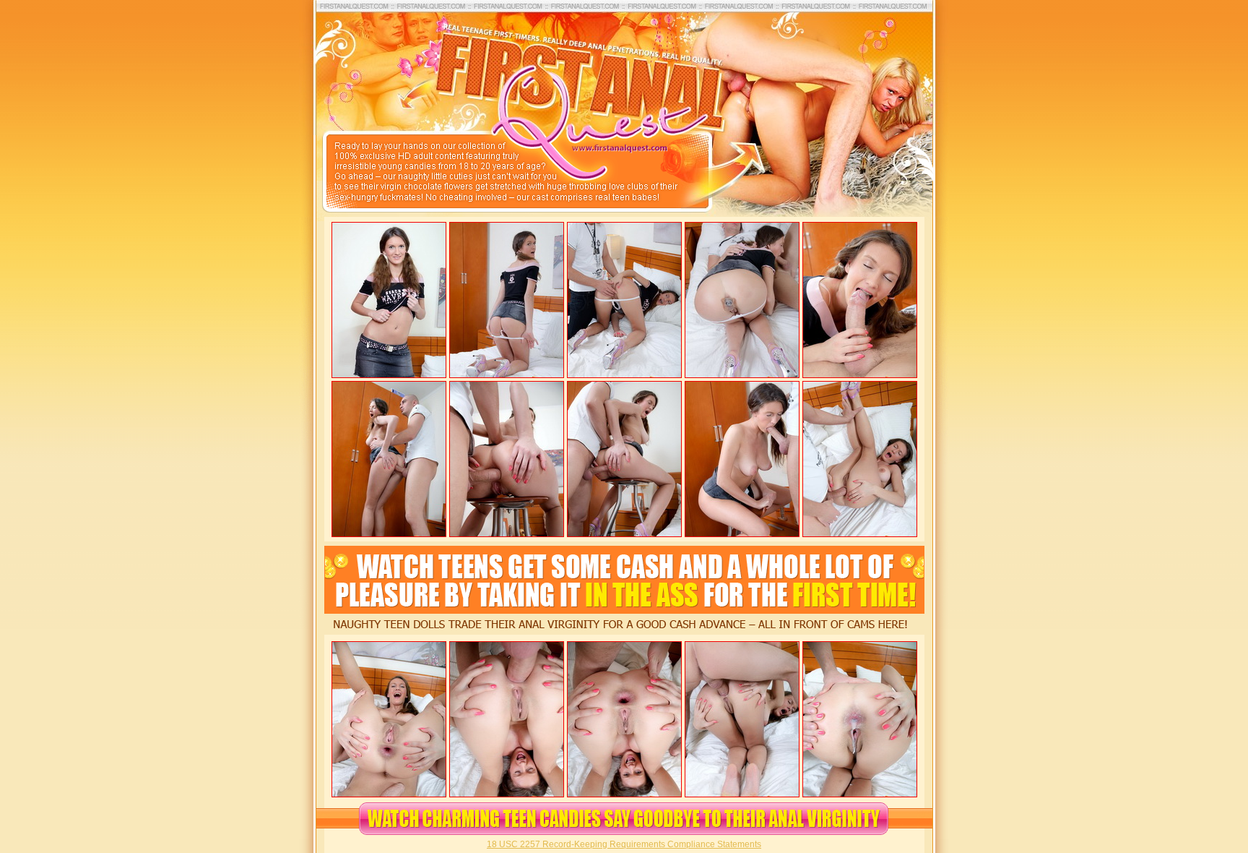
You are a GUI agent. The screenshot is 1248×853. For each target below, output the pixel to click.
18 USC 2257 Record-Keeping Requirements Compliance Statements (624, 844)
